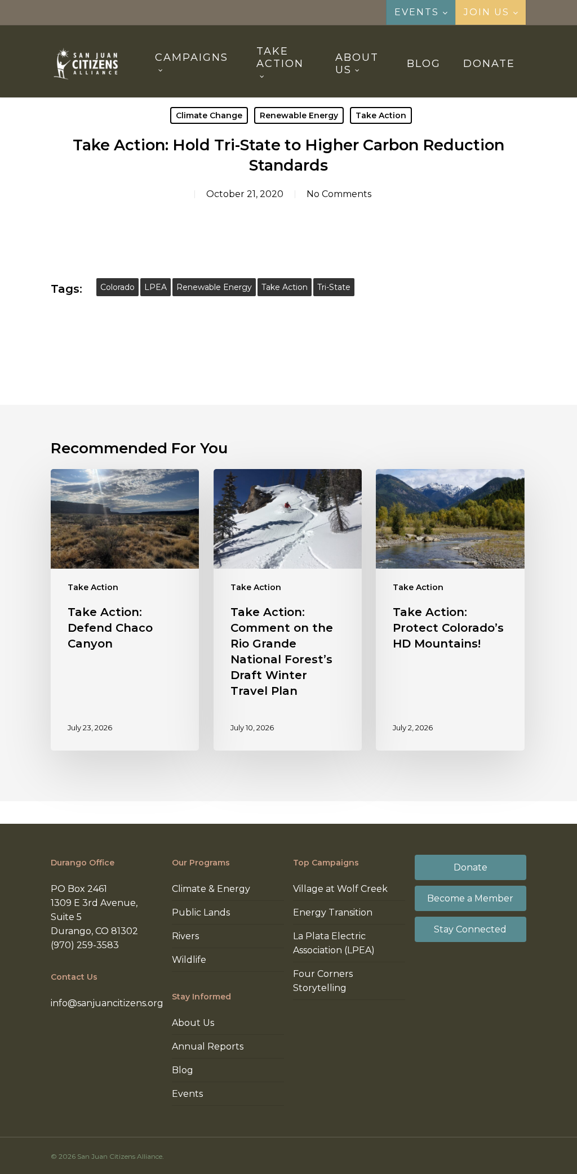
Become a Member (470, 898)
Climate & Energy (211, 888)
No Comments (339, 194)
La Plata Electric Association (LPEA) (334, 943)
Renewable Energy (299, 115)
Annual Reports (207, 1046)
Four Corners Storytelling (323, 980)
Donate (470, 867)
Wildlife (189, 959)
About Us (193, 1022)
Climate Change (209, 115)
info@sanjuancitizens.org (107, 1003)
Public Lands (201, 912)
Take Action (381, 115)
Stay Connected (470, 929)
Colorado (117, 287)
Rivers (185, 936)
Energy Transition (332, 912)
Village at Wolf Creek (340, 888)
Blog (182, 1070)
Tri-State (333, 287)
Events (187, 1093)
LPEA (155, 287)
